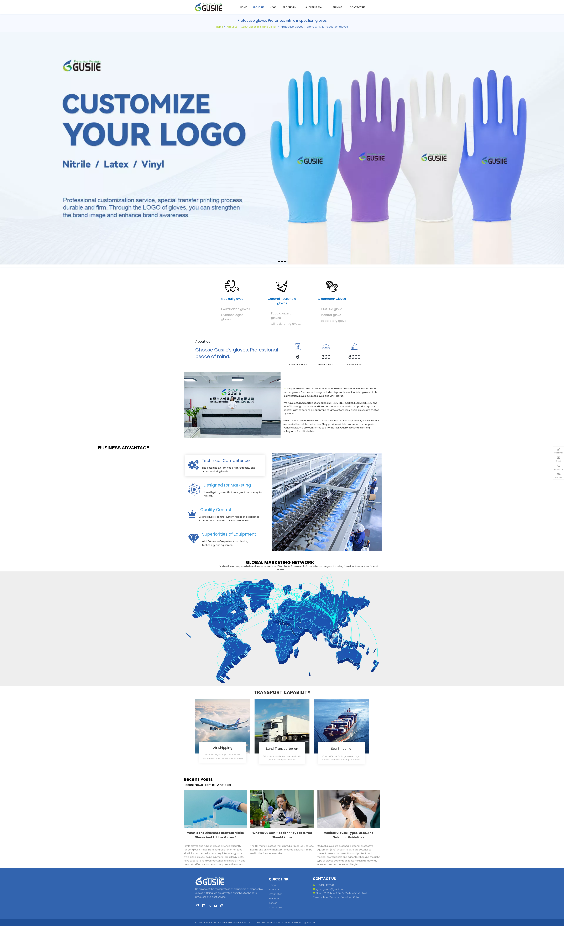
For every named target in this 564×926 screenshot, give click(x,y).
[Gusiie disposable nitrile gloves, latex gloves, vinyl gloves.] (232, 405)
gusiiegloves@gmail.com (330, 889)
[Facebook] (197, 906)
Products (274, 898)
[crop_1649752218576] (210, 881)
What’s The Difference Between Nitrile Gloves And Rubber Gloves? (215, 835)
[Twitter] (209, 906)
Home (272, 885)
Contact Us (275, 907)
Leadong (300, 922)
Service (273, 903)
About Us (274, 889)
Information (275, 894)
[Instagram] (221, 906)
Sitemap (311, 922)
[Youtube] (215, 906)
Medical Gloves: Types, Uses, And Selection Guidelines (349, 835)
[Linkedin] (203, 906)
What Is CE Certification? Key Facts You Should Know (282, 835)
